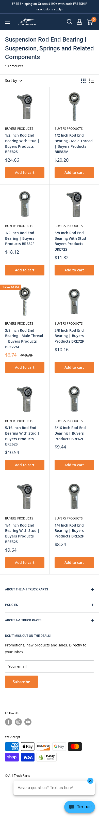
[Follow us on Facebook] (8, 721)
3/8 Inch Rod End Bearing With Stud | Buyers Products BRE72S (72, 241)
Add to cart (25, 172)
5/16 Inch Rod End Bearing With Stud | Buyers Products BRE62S (22, 435)
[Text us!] (79, 808)
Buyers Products (19, 128)
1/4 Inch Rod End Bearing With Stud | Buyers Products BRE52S (22, 533)
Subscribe (21, 681)
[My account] (79, 22)
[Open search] (69, 22)
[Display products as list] (91, 81)
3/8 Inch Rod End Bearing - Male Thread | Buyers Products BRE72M (24, 338)
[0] (90, 22)
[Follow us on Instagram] (18, 721)
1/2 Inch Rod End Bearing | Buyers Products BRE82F (19, 238)
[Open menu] (7, 22)
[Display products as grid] (83, 81)
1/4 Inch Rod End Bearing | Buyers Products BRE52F (69, 530)
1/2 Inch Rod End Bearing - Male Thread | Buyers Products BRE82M (74, 143)
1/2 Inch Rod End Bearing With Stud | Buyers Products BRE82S (22, 143)
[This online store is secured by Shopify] (47, 757)
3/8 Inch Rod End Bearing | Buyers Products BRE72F (69, 336)
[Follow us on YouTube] (27, 721)
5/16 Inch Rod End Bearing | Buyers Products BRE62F (70, 433)
